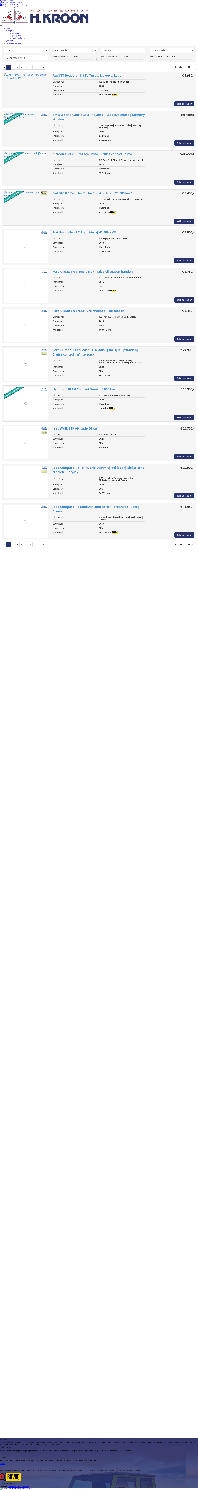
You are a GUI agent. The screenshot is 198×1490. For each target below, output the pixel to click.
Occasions (10, 30)
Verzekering (16, 37)
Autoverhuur (10, 40)
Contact (9, 42)
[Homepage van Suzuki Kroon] (46, 15)
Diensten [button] (9, 32)
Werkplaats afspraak (13, 43)
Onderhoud (16, 33)
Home (8, 28)
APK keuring (16, 35)
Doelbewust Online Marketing (18, 1487)
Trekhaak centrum (18, 38)
